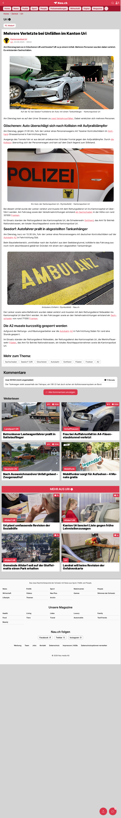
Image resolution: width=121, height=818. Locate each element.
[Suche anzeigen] (113, 2)
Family (100, 613)
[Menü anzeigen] (117, 3)
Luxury (76, 613)
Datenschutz (54, 645)
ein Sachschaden (84, 212)
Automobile (78, 618)
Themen (29, 598)
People (100, 589)
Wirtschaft (7, 593)
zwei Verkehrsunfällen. (62, 118)
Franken (15, 215)
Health (5, 613)
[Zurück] (3, 3)
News (5, 589)
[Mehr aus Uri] (60, 489)
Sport (52, 589)
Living (28, 613)
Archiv (52, 598)
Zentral (14, 14)
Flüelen (12, 342)
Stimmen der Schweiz (106, 593)
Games (76, 593)
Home (6, 14)
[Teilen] (103, 811)
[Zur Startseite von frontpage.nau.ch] (60, 3)
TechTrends (102, 618)
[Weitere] (106, 8)
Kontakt (43, 645)
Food (5, 618)
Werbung (17, 645)
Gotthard (89, 220)
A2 (15, 237)
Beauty (5, 622)
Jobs (34, 645)
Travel (52, 618)
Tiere (28, 618)
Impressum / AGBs (70, 645)
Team (27, 645)
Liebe (52, 613)
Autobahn (8, 237)
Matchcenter (79, 589)
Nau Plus (53, 593)
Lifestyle (6, 598)
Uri (21, 14)
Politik (28, 589)
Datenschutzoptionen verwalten (94, 645)
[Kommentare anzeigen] (113, 811)
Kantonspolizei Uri (18, 39)
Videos (29, 593)
